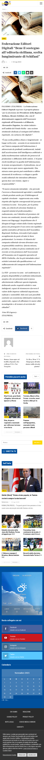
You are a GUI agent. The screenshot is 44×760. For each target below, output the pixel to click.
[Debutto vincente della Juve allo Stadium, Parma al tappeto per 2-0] (11, 521)
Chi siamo (13, 712)
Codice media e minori (27, 722)
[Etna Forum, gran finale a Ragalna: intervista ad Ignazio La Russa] (12, 388)
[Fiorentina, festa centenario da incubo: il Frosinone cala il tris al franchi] (32, 521)
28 (39, 693)
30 (10, 697)
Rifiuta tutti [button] (22, 755)
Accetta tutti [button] (32, 755)
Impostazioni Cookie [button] (9, 755)
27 (33, 693)
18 (22, 690)
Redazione (26, 712)
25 (22, 693)
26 (27, 693)
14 (39, 686)
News (4, 38)
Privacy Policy (28, 717)
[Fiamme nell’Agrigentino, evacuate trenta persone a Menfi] (31, 412)
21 (39, 690)
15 (4, 690)
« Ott (3, 700)
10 (16, 686)
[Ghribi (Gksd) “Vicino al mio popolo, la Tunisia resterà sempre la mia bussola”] (22, 480)
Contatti (20, 727)
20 (33, 690)
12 (27, 686)
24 (16, 693)
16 (10, 690)
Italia (4, 490)
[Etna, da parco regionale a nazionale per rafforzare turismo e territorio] (12, 412)
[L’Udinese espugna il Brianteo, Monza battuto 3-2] (11, 544)
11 (22, 686)
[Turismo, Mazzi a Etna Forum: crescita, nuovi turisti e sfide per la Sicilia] (31, 388)
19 (27, 690)
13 (33, 686)
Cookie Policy (12, 717)
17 (16, 690)
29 (4, 697)
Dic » (6, 700)
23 (10, 693)
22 (4, 693)
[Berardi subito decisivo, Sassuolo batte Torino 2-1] (32, 544)
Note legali (9, 722)
